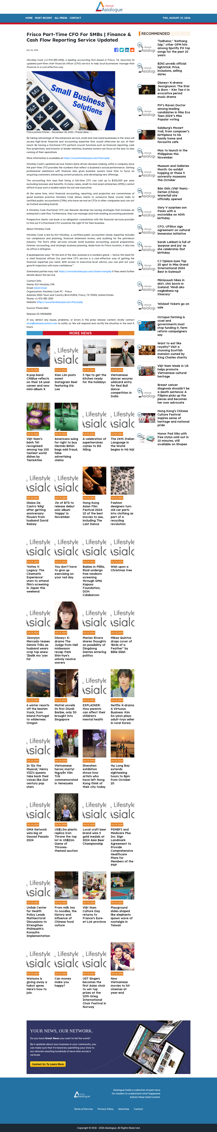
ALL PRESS (61, 17)
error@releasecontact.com (42, 323)
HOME (29, 17)
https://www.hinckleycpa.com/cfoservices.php (85, 271)
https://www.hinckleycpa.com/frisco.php (87, 158)
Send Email (40, 287)
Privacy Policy (106, 1109)
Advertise (123, 1109)
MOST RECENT (43, 17)
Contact (138, 1109)
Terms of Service (83, 1109)
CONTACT (75, 17)
